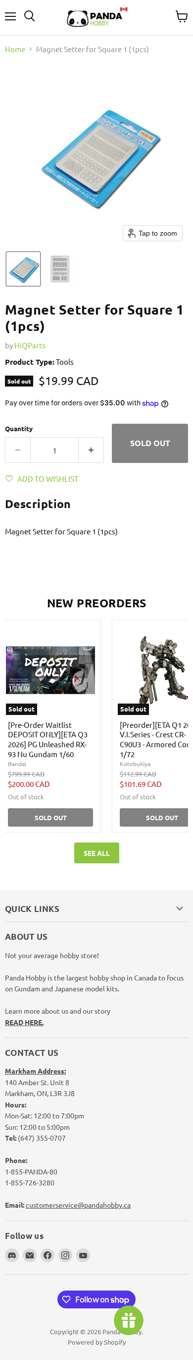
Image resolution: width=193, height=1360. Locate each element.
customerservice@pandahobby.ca (78, 1204)
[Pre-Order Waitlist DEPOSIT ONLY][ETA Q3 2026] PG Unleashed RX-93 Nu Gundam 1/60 (48, 739)
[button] (23, 269)
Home (15, 49)
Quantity (19, 428)
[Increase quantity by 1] (91, 450)
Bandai (17, 764)
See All (97, 852)
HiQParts (30, 345)
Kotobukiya (135, 764)
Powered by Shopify (97, 1342)
